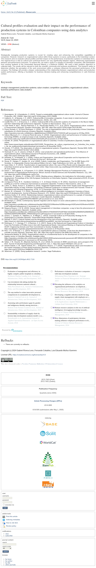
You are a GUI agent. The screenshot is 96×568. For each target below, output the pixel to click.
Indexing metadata (13, 520)
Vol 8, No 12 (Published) (16, 12)
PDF (2, 100)
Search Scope (6, 546)
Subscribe (9, 536)
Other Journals (10, 565)
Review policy (11, 526)
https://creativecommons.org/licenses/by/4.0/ (29, 355)
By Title (7, 563)
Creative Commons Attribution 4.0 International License (42, 364)
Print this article (11, 516)
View (7, 534)
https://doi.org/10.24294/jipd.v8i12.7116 (19, 259)
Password (5, 500)
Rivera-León (31, 12)
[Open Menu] (93, 3)
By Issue (8, 559)
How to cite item (12, 523)
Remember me (9, 505)
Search (4, 542)
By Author (8, 561)
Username (5, 496)
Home (3, 12)
